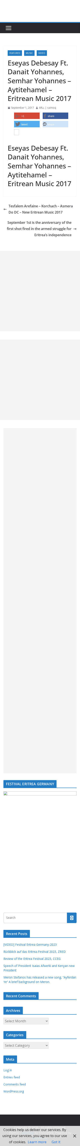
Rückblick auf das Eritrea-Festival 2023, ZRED (34, 952)
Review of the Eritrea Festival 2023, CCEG (32, 959)
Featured (14, 53)
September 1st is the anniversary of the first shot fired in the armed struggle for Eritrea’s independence (39, 228)
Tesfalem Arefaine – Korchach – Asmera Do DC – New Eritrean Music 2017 (41, 209)
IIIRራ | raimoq (47, 108)
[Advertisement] (40, 291)
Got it (56, 1142)
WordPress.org (13, 1091)
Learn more (37, 1142)
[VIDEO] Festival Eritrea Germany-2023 (30, 945)
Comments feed (14, 1084)
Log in (7, 1070)
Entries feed (11, 1077)
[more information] (16, 132)
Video (41, 53)
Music (29, 53)
